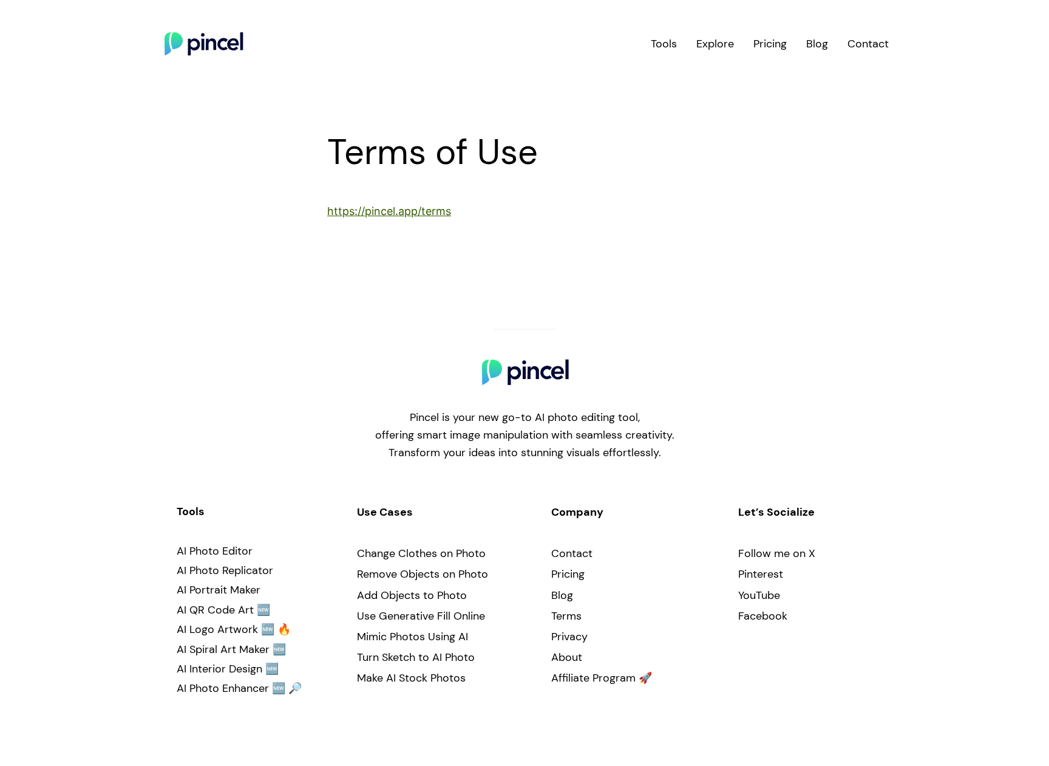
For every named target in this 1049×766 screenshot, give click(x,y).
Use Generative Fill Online (421, 616)
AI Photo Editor (215, 551)
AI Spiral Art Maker (223, 649)
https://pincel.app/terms (389, 211)
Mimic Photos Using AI (412, 636)
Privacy (569, 636)
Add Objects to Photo (412, 595)
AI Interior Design (219, 669)
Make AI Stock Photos (411, 678)
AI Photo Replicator (225, 570)
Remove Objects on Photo (422, 574)
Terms (566, 616)
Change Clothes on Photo (421, 553)
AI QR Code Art (215, 610)
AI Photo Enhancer (223, 688)
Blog (562, 595)
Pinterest (760, 574)
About (566, 657)
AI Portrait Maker (218, 590)
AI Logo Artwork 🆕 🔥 (234, 629)
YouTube (759, 595)
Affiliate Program (593, 678)
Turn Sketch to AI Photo (416, 657)
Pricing (568, 574)
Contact (571, 553)
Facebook (762, 616)
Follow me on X (776, 553)
